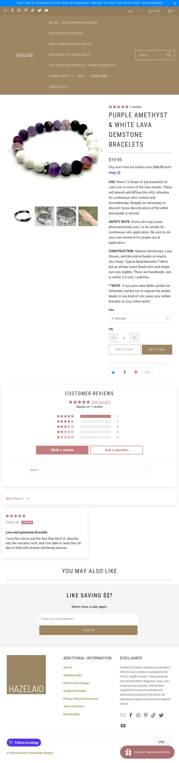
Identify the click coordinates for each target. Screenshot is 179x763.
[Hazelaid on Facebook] (12, 10)
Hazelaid (21, 753)
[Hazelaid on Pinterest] (26, 10)
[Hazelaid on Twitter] (39, 10)
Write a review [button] (62, 450)
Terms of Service (73, 706)
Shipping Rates (72, 675)
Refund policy (71, 714)
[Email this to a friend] (147, 372)
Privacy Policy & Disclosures (80, 698)
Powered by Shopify (40, 753)
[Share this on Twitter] (113, 372)
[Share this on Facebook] (124, 372)
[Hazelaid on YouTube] (46, 10)
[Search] (169, 55)
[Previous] (10, 150)
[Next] (101, 150)
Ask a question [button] (117, 450)
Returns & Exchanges (76, 683)
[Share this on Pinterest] (136, 372)
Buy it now (157, 349)
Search (67, 667)
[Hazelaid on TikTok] (32, 10)
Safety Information (74, 690)
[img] (16, 516)
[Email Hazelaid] (5, 10)
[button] (62, 76)
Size (111, 309)
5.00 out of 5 (101, 402)
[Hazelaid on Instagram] (19, 10)
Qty (111, 329)
